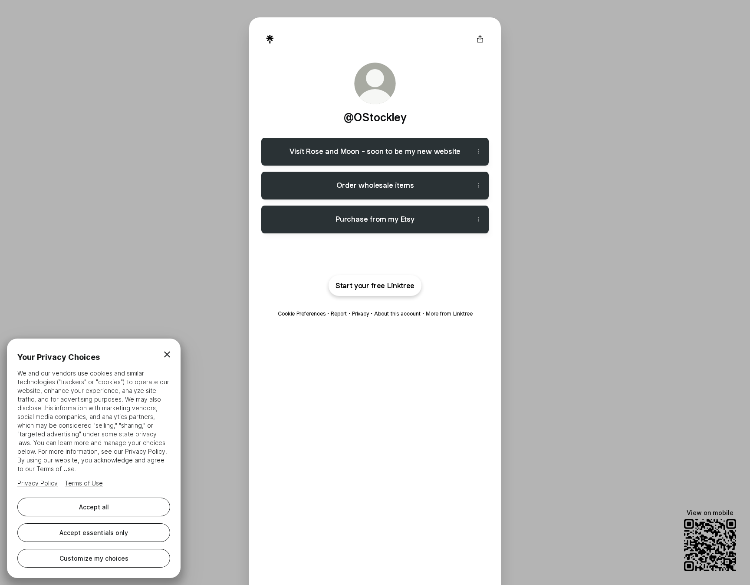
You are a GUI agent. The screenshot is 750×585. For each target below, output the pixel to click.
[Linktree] (270, 39)
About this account (397, 313)
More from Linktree (449, 313)
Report (339, 313)
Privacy (360, 313)
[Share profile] (480, 39)
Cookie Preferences (302, 313)
